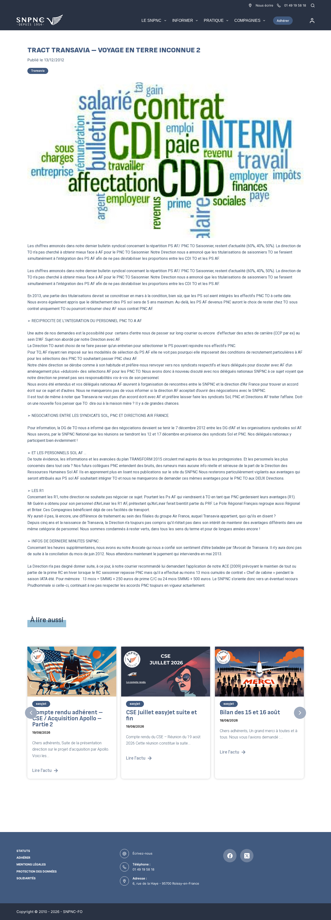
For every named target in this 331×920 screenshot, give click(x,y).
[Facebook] (229, 855)
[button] (31, 713)
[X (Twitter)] (246, 855)
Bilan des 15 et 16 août (250, 712)
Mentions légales (31, 864)
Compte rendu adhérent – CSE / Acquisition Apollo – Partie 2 (67, 718)
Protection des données (36, 871)
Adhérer (283, 21)
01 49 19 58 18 (143, 869)
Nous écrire (264, 5)
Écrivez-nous (142, 853)
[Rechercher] (313, 5)
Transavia (38, 71)
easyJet (41, 704)
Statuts (23, 851)
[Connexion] (312, 20)
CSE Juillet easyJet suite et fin (161, 715)
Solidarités (26, 878)
